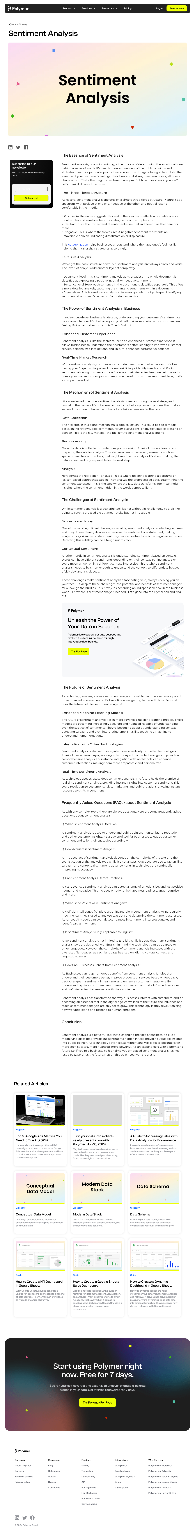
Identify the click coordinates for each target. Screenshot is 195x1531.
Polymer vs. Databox (159, 1487)
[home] (18, 8)
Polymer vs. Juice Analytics (163, 1476)
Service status (89, 1504)
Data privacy (88, 1476)
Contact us (54, 1487)
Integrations (121, 1460)
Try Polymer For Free (97, 1402)
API (83, 1482)
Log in (159, 8)
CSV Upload (121, 1487)
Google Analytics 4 (125, 1476)
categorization (78, 244)
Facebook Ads (122, 1471)
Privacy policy (22, 1482)
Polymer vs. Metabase (160, 1465)
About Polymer (23, 1465)
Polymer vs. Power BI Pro (162, 1493)
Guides (52, 1476)
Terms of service (24, 1476)
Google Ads (121, 1465)
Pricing (127, 8)
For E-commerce (91, 1498)
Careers (19, 1471)
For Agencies (89, 1487)
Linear (118, 1482)
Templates (87, 1471)
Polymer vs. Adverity (159, 1471)
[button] (69, 8)
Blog (50, 1465)
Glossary (53, 1482)
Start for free (177, 8)
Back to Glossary (19, 24)
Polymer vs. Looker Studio (162, 1482)
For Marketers (89, 1493)
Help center (54, 1471)
